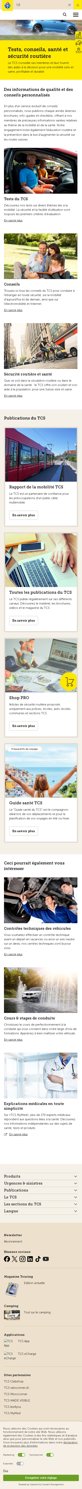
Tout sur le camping (37, 1312)
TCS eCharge (27, 1354)
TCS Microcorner (15, 1394)
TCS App (24, 1341)
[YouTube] (46, 1258)
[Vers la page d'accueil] (7, 5)
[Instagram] (23, 1258)
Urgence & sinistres (78, 5)
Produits (12, 1176)
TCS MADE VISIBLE (17, 1400)
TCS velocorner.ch (16, 1388)
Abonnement (13, 1241)
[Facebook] (7, 1258)
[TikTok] (38, 1258)
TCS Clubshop (13, 1381)
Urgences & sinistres (23, 1183)
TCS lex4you (12, 1407)
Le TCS (10, 1197)
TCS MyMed (12, 1413)
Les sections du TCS (22, 1204)
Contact (70, 5)
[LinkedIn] (30, 1258)
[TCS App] (9, 1341)
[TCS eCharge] (10, 1354)
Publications (16, 1190)
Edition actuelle (34, 1283)
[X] (15, 1258)
